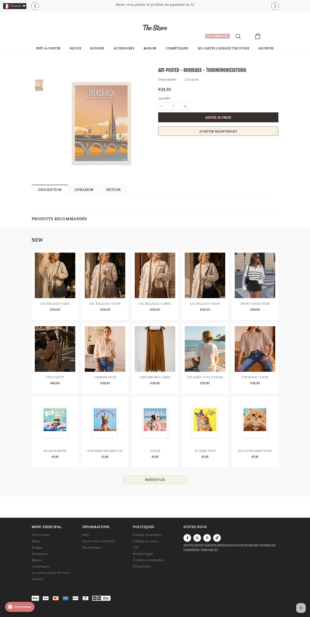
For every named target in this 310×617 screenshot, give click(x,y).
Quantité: (164, 98)
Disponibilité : (168, 79)
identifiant (248, 36)
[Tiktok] (217, 538)
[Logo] (155, 28)
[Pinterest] (207, 538)
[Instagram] (197, 538)
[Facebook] (187, 538)
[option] (155, 4)
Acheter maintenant (218, 131)
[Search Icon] (238, 36)
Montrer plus (155, 480)
